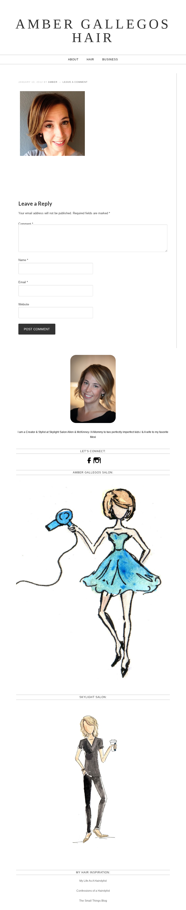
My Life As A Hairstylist (93, 880)
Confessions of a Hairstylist (93, 890)
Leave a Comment (75, 82)
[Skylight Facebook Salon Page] (93, 858)
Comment (25, 224)
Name (23, 260)
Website (23, 304)
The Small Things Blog (93, 900)
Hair (90, 59)
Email (23, 282)
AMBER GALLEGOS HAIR (93, 31)
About (73, 59)
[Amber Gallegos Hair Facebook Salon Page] (93, 682)
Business (110, 59)
